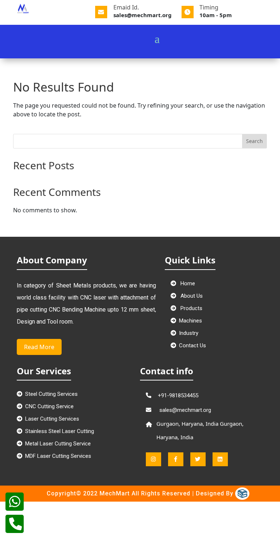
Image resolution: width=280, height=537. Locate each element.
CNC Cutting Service (49, 406)
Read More (39, 347)
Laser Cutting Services (52, 419)
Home (187, 283)
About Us (191, 296)
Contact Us (192, 345)
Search (254, 141)
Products (190, 308)
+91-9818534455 (178, 395)
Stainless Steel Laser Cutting (59, 431)
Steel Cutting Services (51, 394)
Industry (188, 333)
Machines (190, 320)
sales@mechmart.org (184, 410)
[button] (174, 29)
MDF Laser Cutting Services (58, 456)
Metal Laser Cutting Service (58, 443)
